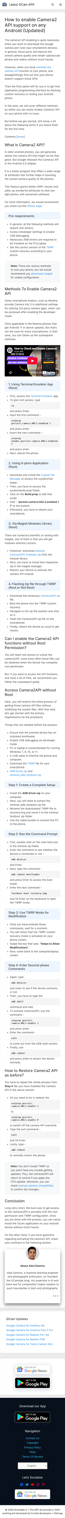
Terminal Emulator (41, 396)
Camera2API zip (50, 595)
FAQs (32, 1452)
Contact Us (32, 1438)
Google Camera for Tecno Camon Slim (29, 1344)
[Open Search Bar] (53, 4)
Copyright (32, 1442)
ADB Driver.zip (18, 771)
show (20, 136)
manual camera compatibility (36, 1185)
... (55, 1294)
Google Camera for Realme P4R (25, 1339)
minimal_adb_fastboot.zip (25, 774)
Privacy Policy (32, 1447)
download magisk (42, 273)
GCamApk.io (20, 1509)
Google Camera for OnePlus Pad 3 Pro (29, 1330)
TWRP (50, 247)
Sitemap (58, 1513)
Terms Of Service (32, 1456)
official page (34, 206)
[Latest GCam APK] (5, 4)
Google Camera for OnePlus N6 (25, 1325)
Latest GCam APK (21, 4)
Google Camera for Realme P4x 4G (27, 1334)
